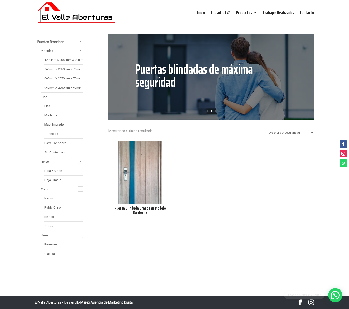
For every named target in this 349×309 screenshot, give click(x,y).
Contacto (307, 13)
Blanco (49, 217)
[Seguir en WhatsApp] (343, 163)
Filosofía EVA (220, 13)
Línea (44, 235)
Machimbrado (54, 124)
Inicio (201, 13)
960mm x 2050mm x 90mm (63, 87)
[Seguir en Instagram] (343, 153)
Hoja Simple (52, 180)
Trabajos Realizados (278, 13)
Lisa (47, 106)
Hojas (45, 161)
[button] (335, 295)
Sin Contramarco (56, 152)
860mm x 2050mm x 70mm (63, 78)
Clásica (49, 253)
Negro (48, 198)
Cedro (48, 226)
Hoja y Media (53, 170)
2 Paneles (51, 134)
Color (44, 189)
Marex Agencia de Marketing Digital (106, 302)
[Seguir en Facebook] (343, 144)
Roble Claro (52, 207)
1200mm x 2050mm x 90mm (63, 60)
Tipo (44, 97)
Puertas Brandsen (50, 42)
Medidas (47, 51)
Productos (244, 13)
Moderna (50, 115)
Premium (50, 244)
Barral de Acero (55, 143)
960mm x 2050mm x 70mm (63, 69)
